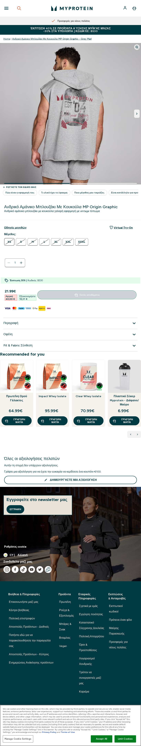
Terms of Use (68, 732)
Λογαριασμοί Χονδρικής (87, 661)
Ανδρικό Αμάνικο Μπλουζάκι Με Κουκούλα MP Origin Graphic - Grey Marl (52, 38)
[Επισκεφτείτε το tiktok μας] (23, 569)
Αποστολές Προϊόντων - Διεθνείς (29, 626)
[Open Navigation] (6, 8)
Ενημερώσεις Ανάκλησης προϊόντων (31, 662)
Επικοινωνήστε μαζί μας (23, 601)
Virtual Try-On (123, 227)
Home (6, 38)
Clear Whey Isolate (88, 396)
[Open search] (19, 8)
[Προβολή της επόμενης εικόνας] (137, 114)
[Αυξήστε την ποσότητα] (21, 263)
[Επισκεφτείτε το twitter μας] (39, 569)
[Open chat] (48, 569)
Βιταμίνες (64, 637)
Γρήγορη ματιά (19, 421)
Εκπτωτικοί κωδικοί (116, 609)
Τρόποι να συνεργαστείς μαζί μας (90, 678)
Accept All (101, 739)
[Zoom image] (137, 47)
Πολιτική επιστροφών (22, 618)
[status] (15, 263)
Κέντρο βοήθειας (19, 610)
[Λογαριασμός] (125, 8)
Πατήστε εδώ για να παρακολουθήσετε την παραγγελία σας (30, 640)
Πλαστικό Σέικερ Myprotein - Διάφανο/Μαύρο (124, 400)
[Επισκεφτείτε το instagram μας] (6, 569)
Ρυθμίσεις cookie (15, 546)
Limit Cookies (125, 739)
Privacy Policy (49, 732)
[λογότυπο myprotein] (72, 8)
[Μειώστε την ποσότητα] (9, 263)
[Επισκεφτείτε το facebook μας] (15, 569)
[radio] (9, 242)
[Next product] (137, 434)
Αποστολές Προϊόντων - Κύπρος (29, 654)
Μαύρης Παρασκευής (116, 631)
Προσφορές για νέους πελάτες (118, 644)
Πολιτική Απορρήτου (91, 636)
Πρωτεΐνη (65, 601)
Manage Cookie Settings (18, 739)
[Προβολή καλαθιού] (134, 8)
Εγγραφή (15, 509)
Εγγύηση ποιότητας (91, 614)
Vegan (63, 646)
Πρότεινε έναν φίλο (120, 619)
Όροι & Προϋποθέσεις (88, 647)
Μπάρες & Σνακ (65, 626)
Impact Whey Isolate (52, 396)
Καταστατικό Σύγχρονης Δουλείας (91, 625)
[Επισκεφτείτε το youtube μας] (31, 569)
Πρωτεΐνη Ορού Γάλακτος (16, 398)
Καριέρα (84, 691)
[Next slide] (140, 400)
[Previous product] (130, 434)
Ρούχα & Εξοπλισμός (66, 613)
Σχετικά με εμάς (88, 606)
